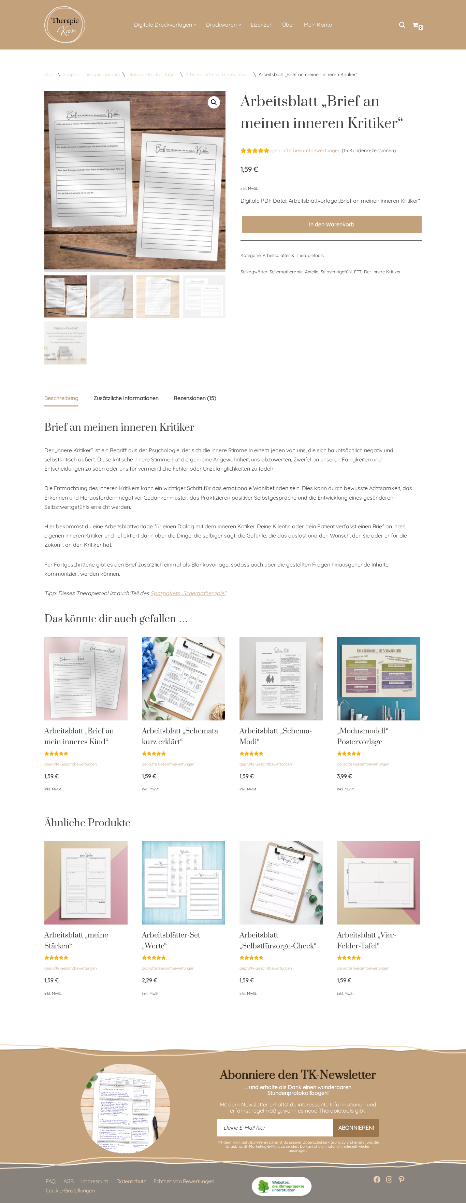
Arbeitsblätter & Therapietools (218, 74)
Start (49, 74)
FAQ (51, 1181)
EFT (358, 271)
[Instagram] (389, 1179)
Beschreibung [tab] (61, 398)
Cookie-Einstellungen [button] (70, 1190)
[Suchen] (402, 25)
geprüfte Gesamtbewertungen (306, 150)
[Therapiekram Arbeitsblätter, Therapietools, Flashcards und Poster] (64, 24)
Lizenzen (262, 24)
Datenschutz (131, 1181)
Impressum (94, 1181)
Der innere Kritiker (382, 271)
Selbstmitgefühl (336, 271)
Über (288, 24)
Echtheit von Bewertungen (184, 1181)
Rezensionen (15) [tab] (195, 398)
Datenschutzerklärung (322, 1142)
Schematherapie (286, 271)
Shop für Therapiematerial (91, 74)
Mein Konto (318, 24)
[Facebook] (377, 1179)
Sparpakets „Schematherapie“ (188, 593)
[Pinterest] (401, 1179)
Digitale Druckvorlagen (152, 74)
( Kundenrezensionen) (369, 150)
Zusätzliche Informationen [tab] (126, 398)
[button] (195, 25)
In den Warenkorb (331, 224)
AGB (68, 1181)
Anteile (311, 271)
